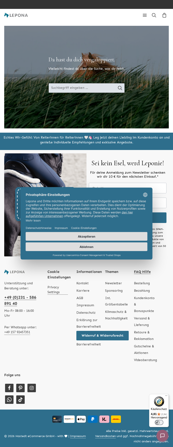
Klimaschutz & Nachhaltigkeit (116, 315)
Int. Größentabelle (116, 301)
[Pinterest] (20, 388)
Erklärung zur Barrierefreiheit (88, 323)
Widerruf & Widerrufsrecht (102, 335)
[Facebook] (9, 388)
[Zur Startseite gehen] (16, 15)
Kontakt (82, 283)
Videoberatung (145, 360)
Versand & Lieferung (142, 321)
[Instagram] (31, 388)
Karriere (82, 291)
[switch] (159, 422)
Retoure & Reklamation (144, 335)
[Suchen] (154, 15)
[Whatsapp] (9, 399)
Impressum (85, 305)
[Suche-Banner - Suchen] (120, 88)
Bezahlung (142, 291)
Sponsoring (114, 291)
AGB (79, 298)
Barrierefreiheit (88, 344)
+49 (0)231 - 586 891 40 (20, 300)
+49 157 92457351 (17, 332)
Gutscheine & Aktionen (144, 349)
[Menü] (145, 15)
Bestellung (142, 283)
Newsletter (113, 283)
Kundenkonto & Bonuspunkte (144, 304)
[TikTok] (20, 399)
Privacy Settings (53, 289)
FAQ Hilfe (142, 272)
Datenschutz (86, 313)
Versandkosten (105, 436)
